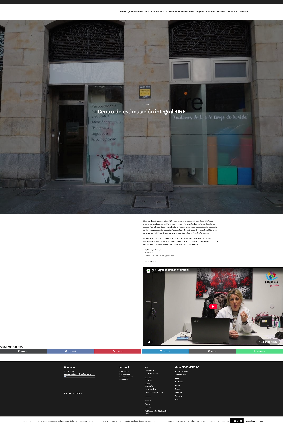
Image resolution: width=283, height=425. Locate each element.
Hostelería (179, 382)
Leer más (259, 421)
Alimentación (180, 375)
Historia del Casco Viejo (155, 392)
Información (151, 389)
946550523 (149, 253)
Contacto (148, 407)
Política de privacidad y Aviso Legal (156, 412)
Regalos (178, 389)
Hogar (177, 385)
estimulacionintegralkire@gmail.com (159, 256)
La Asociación (150, 371)
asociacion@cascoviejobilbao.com (77, 374)
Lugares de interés (149, 385)
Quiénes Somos (152, 373)
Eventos (148, 400)
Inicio (147, 367)
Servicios (178, 392)
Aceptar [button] (237, 420)
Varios (177, 399)
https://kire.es (150, 261)
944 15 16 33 (69, 371)
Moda (177, 378)
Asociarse (148, 404)
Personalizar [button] (250, 421)
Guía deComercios (149, 379)
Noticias (148, 397)
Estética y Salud (181, 371)
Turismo (178, 396)
